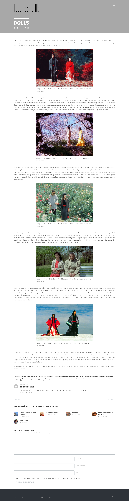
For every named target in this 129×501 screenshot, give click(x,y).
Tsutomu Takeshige (31, 380)
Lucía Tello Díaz (27, 386)
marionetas (42, 378)
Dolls (100, 376)
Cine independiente (26, 376)
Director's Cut (94, 376)
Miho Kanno (56, 378)
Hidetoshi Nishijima (19, 378)
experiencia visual (107, 376)
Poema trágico (81, 378)
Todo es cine (17, 498)
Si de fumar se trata (52, 412)
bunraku (56, 376)
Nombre (78, 459)
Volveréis (75, 412)
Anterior (17, 399)
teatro (107, 378)
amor (51, 376)
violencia (40, 380)
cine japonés (85, 376)
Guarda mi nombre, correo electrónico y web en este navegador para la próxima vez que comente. (48, 478)
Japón (27, 378)
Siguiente (111, 399)
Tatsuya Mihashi (100, 378)
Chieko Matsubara (64, 376)
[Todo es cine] (27, 7)
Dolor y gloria (24, 420)
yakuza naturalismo (49, 380)
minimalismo (64, 378)
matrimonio (49, 378)
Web (77, 472)
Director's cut (36, 376)
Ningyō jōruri (72, 378)
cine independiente (76, 376)
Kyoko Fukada (34, 378)
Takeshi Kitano (90, 378)
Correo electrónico (81, 465)
